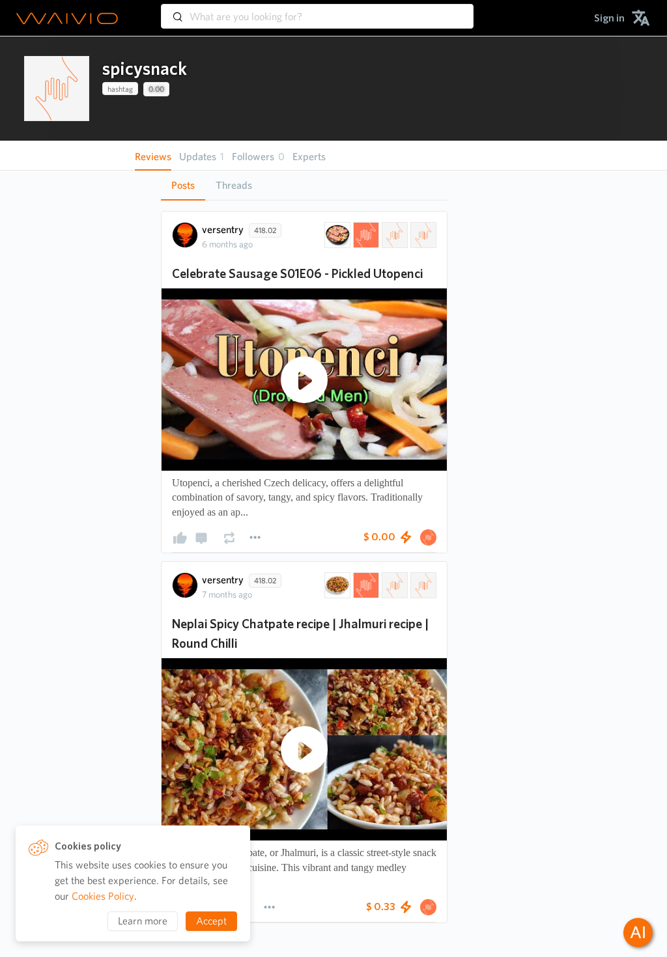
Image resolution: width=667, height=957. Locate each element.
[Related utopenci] (422, 235)
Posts (183, 185)
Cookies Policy (103, 896)
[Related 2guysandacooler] (393, 235)
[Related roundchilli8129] (393, 585)
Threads (234, 185)
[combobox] (317, 10)
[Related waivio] (364, 235)
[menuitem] (609, 18)
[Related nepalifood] (422, 585)
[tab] (183, 185)
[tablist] (304, 185)
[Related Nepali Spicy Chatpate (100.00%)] (336, 585)
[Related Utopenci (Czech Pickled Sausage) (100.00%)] (336, 235)
